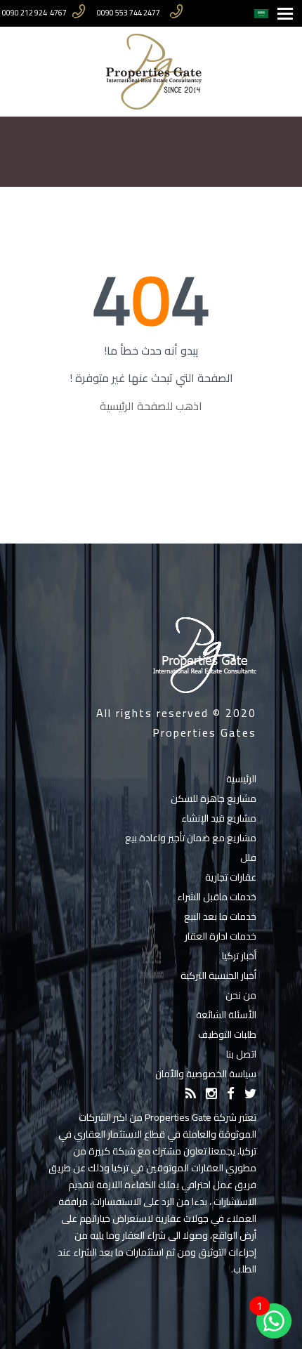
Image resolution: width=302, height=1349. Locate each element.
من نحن (240, 995)
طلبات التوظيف (227, 1034)
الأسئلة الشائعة (226, 1015)
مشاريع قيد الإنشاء (218, 818)
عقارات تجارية (230, 877)
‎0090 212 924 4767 (34, 13)
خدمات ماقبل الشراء (216, 897)
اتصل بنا (241, 1054)
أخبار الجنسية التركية (218, 975)
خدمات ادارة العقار (220, 936)
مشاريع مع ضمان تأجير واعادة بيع (190, 838)
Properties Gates (204, 732)
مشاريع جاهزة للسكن (213, 798)
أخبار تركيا (239, 956)
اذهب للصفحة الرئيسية (151, 405)
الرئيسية (241, 779)
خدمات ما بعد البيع (220, 916)
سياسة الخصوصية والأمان (205, 1074)
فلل (248, 857)
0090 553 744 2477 (128, 13)
